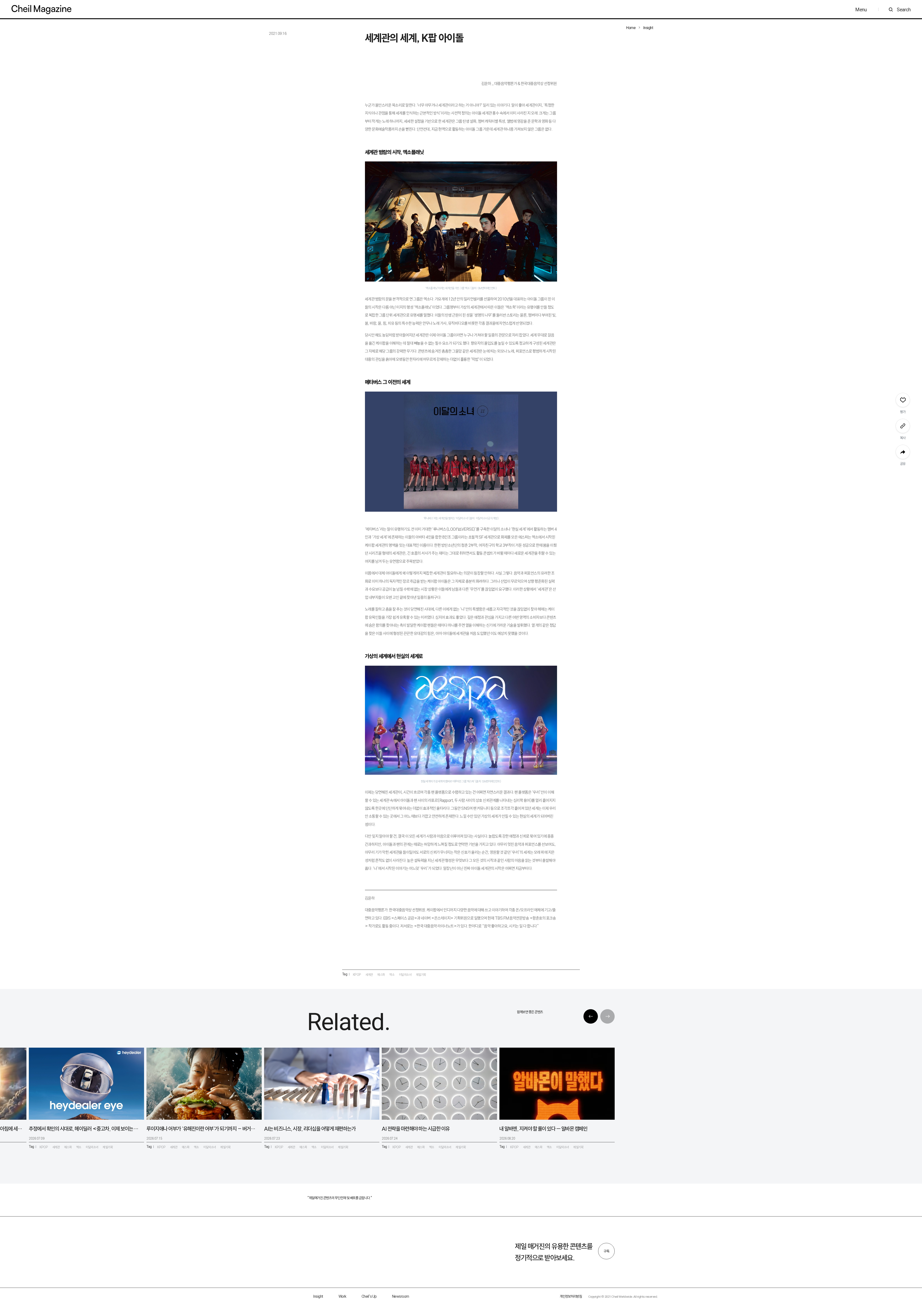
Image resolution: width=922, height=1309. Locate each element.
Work (342, 1296)
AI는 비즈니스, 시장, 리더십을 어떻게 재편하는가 (310, 1128)
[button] (590, 1016)
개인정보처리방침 (571, 1296)
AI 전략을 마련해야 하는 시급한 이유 (416, 1128)
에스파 (381, 975)
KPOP (357, 975)
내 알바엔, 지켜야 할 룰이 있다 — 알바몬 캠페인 (543, 1128)
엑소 (391, 975)
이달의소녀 (405, 975)
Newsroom (400, 1296)
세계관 (369, 975)
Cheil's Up (369, 1296)
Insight (648, 27)
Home (631, 27)
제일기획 (421, 975)
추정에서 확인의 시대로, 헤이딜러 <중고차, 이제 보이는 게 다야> (84, 1128)
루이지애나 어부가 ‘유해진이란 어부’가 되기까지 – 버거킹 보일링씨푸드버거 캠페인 (202, 1128)
